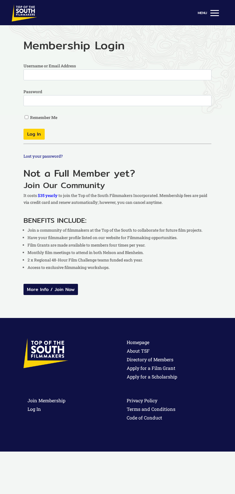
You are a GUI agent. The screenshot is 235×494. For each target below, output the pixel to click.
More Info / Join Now (51, 289)
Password (32, 91)
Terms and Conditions (151, 409)
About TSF (138, 351)
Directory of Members (150, 359)
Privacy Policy (142, 400)
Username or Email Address (49, 66)
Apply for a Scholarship (152, 377)
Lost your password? (43, 156)
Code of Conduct (144, 418)
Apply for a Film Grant (151, 368)
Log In (34, 409)
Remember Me (43, 117)
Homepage (138, 342)
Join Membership (46, 400)
